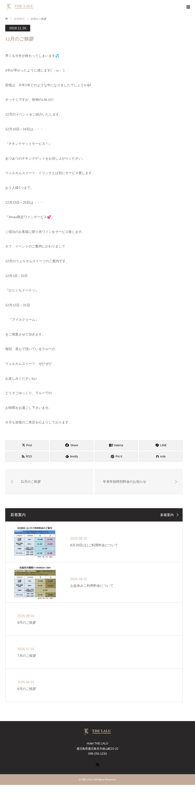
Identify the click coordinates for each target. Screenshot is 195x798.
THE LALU (87, 779)
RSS (97, 764)
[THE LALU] (35, 6)
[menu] (188, 7)
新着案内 (167, 515)
